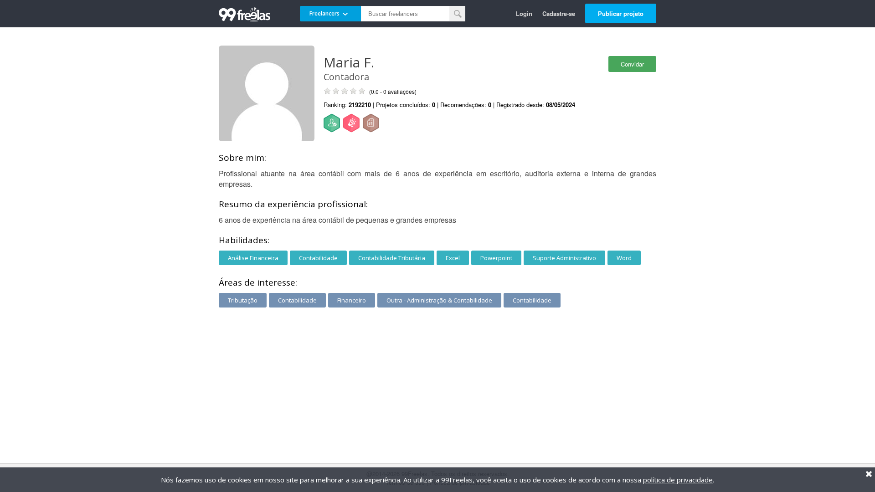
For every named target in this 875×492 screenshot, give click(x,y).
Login (524, 13)
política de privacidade (678, 479)
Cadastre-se (558, 13)
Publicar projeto (620, 13)
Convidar (632, 64)
